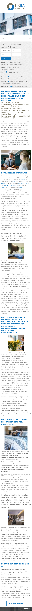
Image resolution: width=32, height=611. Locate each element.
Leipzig (27, 183)
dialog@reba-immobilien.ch (20, 86)
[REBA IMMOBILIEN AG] (16, 6)
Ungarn (20, 187)
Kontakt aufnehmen (16, 603)
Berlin (13, 181)
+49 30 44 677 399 (13, 72)
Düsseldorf (21, 183)
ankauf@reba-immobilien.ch (17, 77)
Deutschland (14, 185)
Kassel (3, 183)
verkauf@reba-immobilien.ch (18, 81)
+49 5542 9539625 (14, 67)
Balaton (3, 187)
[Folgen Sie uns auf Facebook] (27, 608)
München (6, 185)
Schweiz (22, 179)
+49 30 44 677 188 (14, 62)
